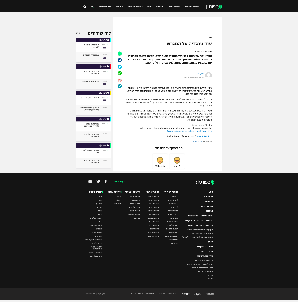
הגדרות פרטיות (136, 294)
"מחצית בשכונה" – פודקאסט (198, 220)
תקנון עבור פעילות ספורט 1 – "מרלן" (197, 237)
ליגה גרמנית (154, 207)
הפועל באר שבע (171, 236)
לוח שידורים (105, 7)
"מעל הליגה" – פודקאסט (200, 215)
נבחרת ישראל (172, 214)
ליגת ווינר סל (134, 196)
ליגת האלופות (153, 196)
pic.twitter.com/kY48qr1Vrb (198, 131)
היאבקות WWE (96, 225)
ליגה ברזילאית (153, 232)
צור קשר (161, 294)
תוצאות (119, 7)
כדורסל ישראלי (135, 7)
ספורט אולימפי (96, 218)
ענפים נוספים (95, 192)
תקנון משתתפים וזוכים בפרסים (200, 230)
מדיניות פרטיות (205, 256)
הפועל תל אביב (172, 229)
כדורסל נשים (135, 204)
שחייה (99, 207)
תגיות (210, 275)
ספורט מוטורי (96, 232)
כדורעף (99, 204)
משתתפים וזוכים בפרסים (200, 225)
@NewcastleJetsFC (175, 131)
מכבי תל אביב (172, 225)
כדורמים (98, 236)
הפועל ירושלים (134, 214)
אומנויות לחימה (95, 252)
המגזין (210, 279)
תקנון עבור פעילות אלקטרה (201, 233)
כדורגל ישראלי (192, 7)
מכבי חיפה (174, 218)
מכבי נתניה (173, 240)
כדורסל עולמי (114, 192)
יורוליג (118, 200)
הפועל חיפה (173, 232)
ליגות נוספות (153, 236)
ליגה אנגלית (154, 204)
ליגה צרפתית (153, 218)
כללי (210, 38)
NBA (119, 196)
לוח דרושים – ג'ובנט (205, 271)
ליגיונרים (174, 207)
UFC (100, 222)
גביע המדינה (173, 211)
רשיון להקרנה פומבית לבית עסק (200, 264)
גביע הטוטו (173, 204)
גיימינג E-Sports (205, 246)
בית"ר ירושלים (172, 222)
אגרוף (99, 214)
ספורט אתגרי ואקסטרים (96, 248)
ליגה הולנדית (153, 222)
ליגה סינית (154, 229)
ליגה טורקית (154, 225)
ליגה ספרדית (153, 211)
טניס (210, 242)
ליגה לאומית (173, 200)
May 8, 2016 (203, 136)
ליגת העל (174, 196)
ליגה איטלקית (153, 214)
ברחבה (159, 7)
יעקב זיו (200, 74)
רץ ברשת (208, 196)
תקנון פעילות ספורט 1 (204, 261)
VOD (149, 7)
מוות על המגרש (197, 141)
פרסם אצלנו (172, 294)
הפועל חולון (135, 211)
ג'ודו (100, 211)
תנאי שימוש (207, 251)
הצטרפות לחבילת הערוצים (202, 268)
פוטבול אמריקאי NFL (93, 240)
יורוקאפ (117, 204)
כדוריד (99, 200)
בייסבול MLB (96, 243)
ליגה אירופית (154, 200)
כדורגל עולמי (174, 7)
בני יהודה (174, 243)
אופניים (99, 229)
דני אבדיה (136, 218)
